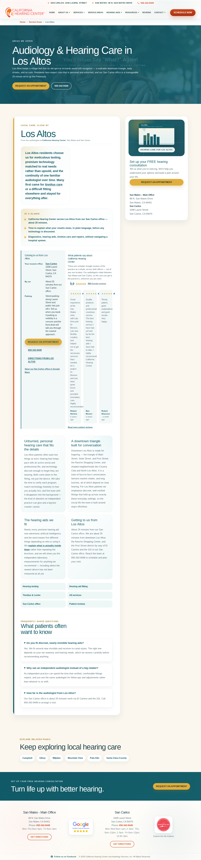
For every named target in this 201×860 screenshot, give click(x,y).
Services (78, 12)
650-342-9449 (147, 3)
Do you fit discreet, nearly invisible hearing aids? (55, 643)
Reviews (146, 12)
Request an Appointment (30, 86)
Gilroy (42, 758)
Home (52, 12)
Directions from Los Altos (41, 360)
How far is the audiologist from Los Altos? (51, 693)
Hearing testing (31, 586)
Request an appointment (43, 342)
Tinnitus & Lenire (31, 595)
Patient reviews (77, 604)
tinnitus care (53, 184)
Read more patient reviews (80, 427)
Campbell (27, 758)
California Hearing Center (54, 140)
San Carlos (51, 264)
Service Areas (95, 12)
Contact (159, 12)
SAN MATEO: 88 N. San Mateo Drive (113, 3)
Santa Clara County (116, 758)
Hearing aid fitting (78, 586)
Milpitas (57, 758)
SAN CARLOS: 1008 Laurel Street (69, 3)
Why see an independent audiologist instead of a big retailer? (62, 668)
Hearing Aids (113, 12)
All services (75, 595)
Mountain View (75, 758)
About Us (63, 12)
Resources (131, 12)
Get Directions (39, 837)
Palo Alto (94, 758)
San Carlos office (31, 604)
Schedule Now (183, 12)
